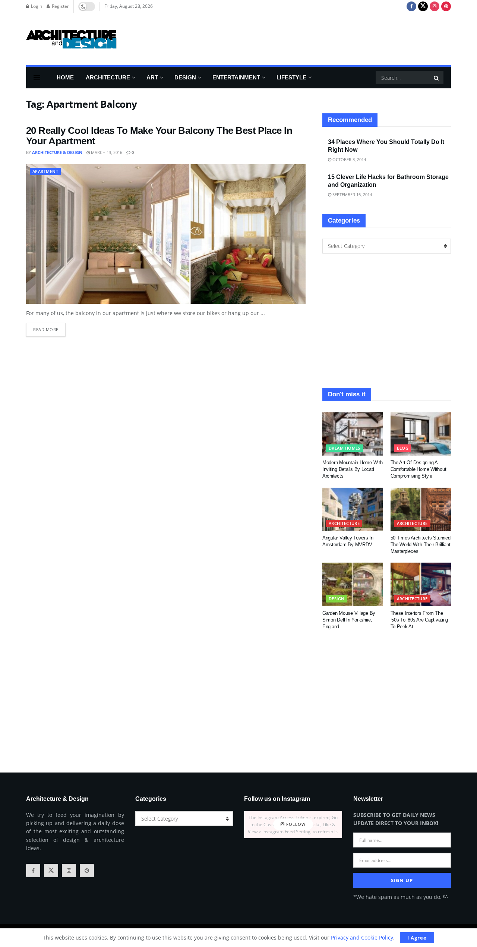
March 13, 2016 (106, 152)
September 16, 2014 (351, 194)
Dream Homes (344, 448)
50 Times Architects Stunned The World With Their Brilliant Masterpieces (421, 544)
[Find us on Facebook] (411, 6)
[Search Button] (436, 77)
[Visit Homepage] (71, 39)
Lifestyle (291, 77)
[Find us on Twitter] (423, 6)
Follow (295, 824)
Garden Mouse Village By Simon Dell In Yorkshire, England (348, 619)
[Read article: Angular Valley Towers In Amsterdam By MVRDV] (352, 509)
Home (65, 77)
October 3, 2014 (348, 159)
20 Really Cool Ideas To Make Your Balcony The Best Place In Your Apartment (159, 136)
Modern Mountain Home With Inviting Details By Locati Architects (352, 469)
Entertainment (236, 77)
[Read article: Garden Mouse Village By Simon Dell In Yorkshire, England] (352, 584)
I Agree (417, 937)
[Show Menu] (37, 77)
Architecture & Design (57, 152)
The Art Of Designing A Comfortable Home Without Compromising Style (418, 469)
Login (36, 6)
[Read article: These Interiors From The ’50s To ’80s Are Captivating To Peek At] (421, 584)
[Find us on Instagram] (434, 6)
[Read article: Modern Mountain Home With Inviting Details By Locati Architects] (352, 434)
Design (185, 77)
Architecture (108, 77)
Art (152, 77)
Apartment (45, 171)
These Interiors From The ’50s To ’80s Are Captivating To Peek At (419, 619)
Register (60, 6)
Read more (49, 327)
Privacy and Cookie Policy (362, 937)
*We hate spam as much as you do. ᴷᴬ (400, 896)
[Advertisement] (315, 38)
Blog (403, 448)
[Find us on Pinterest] (446, 6)
